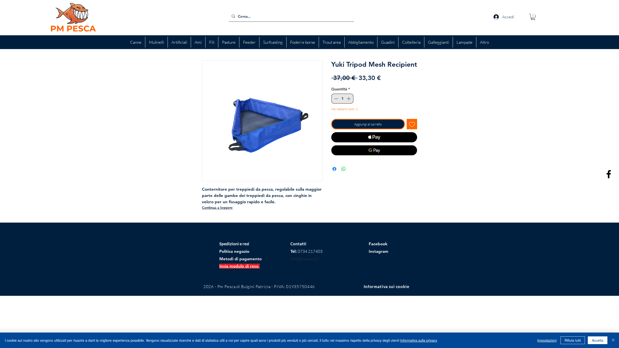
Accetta (597, 340)
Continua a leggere (217, 207)
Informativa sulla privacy (418, 340)
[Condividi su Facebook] (334, 169)
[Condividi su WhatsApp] (343, 169)
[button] (533, 17)
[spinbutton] (342, 98)
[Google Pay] (374, 150)
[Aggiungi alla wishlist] (412, 124)
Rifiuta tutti (573, 340)
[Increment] (349, 98)
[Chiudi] (613, 340)
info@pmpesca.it (304, 258)
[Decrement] (335, 98)
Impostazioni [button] (547, 340)
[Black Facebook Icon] (608, 174)
